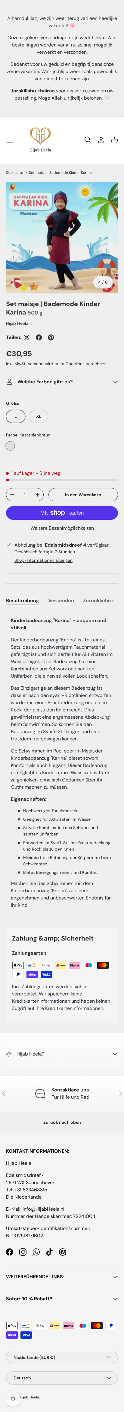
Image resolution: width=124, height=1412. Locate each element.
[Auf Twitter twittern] (27, 337)
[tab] (22, 600)
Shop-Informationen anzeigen (43, 560)
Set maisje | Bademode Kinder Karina (60, 172)
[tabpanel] (62, 765)
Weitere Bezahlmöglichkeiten (62, 528)
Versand (36, 363)
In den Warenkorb (83, 494)
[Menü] (9, 140)
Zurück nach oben (62, 1122)
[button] (114, 140)
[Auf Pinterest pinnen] (51, 337)
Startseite (14, 172)
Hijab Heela (17, 323)
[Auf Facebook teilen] (39, 337)
